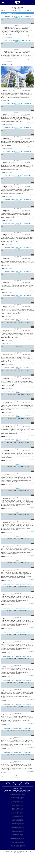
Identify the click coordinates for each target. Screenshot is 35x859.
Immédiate (26, 90)
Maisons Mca (9, 37)
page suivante (30, 776)
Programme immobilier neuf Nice (17, 817)
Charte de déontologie (27, 791)
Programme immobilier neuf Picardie (17, 846)
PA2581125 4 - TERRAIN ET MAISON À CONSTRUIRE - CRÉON (17, 176)
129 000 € (9, 27)
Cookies (16, 791)
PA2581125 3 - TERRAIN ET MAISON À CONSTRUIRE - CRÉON (17, 392)
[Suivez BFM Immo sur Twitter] (21, 783)
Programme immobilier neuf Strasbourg (17, 830)
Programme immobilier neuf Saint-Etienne (17, 828)
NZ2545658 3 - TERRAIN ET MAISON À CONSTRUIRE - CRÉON (17, 560)
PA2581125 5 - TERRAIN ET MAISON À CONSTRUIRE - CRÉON (17, 416)
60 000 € (9, 90)
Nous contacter (8, 790)
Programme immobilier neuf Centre (17, 839)
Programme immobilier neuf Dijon (17, 801)
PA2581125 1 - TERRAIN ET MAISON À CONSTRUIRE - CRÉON (17, 729)
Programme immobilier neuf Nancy (17, 815)
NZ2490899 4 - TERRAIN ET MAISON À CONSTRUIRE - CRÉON (17, 272)
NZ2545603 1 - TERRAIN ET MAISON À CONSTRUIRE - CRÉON (17, 536)
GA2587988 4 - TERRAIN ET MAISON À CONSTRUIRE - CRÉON (17, 488)
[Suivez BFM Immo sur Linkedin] (27, 783)
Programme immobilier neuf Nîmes (17, 819)
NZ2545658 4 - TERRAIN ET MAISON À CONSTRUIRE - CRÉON (17, 320)
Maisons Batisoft (9, 316)
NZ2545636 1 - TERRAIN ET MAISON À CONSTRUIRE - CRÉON (17, 200)
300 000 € (9, 354)
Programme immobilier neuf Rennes (17, 826)
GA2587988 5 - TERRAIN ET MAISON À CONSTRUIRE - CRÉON (17, 152)
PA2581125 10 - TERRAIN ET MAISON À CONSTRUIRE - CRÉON (17, 41)
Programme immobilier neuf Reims (17, 824)
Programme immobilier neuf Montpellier (17, 813)
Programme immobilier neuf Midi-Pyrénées (17, 842)
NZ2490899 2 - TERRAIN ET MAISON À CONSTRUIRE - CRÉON (17, 248)
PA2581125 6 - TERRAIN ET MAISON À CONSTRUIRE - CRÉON (17, 753)
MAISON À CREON (6, 343)
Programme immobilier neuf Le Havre (17, 804)
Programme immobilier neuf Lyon (17, 809)
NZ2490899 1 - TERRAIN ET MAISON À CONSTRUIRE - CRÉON (17, 128)
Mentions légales (26, 790)
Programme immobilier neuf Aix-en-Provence (17, 794)
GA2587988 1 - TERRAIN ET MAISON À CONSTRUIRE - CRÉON (17, 632)
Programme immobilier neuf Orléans (17, 820)
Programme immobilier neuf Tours (17, 834)
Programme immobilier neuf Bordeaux (17, 797)
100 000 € (9, 51)
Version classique (17, 777)
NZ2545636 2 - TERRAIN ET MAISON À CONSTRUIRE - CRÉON (17, 704)
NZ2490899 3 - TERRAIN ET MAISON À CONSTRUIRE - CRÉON (17, 680)
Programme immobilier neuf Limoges (17, 808)
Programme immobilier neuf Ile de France (17, 841)
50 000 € (9, 114)
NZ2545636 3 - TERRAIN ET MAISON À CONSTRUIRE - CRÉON (17, 464)
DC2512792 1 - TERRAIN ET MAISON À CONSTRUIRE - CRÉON (17, 296)
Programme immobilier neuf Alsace (17, 835)
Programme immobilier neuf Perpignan (17, 823)
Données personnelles (9, 791)
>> (20, 775)
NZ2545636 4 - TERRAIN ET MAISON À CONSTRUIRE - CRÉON (17, 368)
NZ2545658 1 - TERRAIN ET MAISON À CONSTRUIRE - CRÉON (17, 17)
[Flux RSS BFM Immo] (8, 783)
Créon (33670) (17, 25)
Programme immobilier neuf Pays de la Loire (17, 845)
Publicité (14, 790)
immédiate (26, 27)
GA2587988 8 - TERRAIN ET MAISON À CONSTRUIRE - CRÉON (17, 656)
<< (14, 775)
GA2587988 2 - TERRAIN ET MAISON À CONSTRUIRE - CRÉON (17, 584)
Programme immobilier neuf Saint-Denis (17, 827)
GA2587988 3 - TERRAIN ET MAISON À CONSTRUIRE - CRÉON (17, 104)
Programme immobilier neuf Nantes (17, 816)
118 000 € (9, 138)
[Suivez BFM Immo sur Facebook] (14, 783)
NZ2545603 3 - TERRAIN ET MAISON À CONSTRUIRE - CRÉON (17, 440)
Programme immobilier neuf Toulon (17, 831)
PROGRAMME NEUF (6, 64)
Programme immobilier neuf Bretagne (17, 838)
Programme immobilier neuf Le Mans (17, 805)
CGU (20, 791)
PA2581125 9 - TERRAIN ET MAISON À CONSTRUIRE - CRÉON (17, 224)
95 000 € (9, 306)
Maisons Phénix (9, 364)
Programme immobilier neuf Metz (17, 812)
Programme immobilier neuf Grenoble (17, 802)
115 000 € (9, 210)
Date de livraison (14, 10)
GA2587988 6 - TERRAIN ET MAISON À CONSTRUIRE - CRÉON (17, 512)
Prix (28, 10)
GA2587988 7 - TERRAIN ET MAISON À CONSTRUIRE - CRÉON (17, 608)
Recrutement (19, 790)
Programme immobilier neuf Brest (17, 798)
